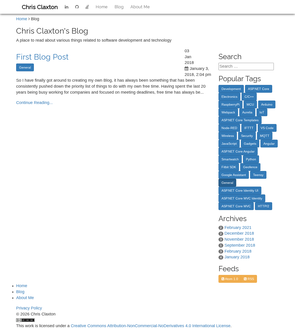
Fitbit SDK (228, 167)
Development (231, 89)
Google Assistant (233, 175)
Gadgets (250, 143)
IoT (262, 112)
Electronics (229, 96)
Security (247, 136)
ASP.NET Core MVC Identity (241, 198)
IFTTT (249, 128)
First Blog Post (42, 56)
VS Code (267, 128)
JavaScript (229, 143)
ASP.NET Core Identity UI (239, 190)
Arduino (266, 104)
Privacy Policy (29, 308)
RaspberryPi (230, 104)
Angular (269, 143)
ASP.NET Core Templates (240, 120)
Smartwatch (230, 159)
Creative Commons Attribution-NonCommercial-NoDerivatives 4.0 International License (150, 325)
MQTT (264, 136)
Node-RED (229, 128)
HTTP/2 (263, 206)
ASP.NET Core (258, 89)
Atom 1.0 (231, 279)
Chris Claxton (40, 6)
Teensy (258, 175)
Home (102, 6)
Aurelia (247, 112)
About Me (140, 6)
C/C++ (249, 96)
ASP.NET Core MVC (236, 206)
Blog (119, 6)
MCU (250, 104)
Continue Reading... (34, 102)
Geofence (250, 167)
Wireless (227, 136)
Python (251, 159)
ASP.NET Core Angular (238, 151)
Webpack (228, 112)
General (25, 67)
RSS (250, 279)
